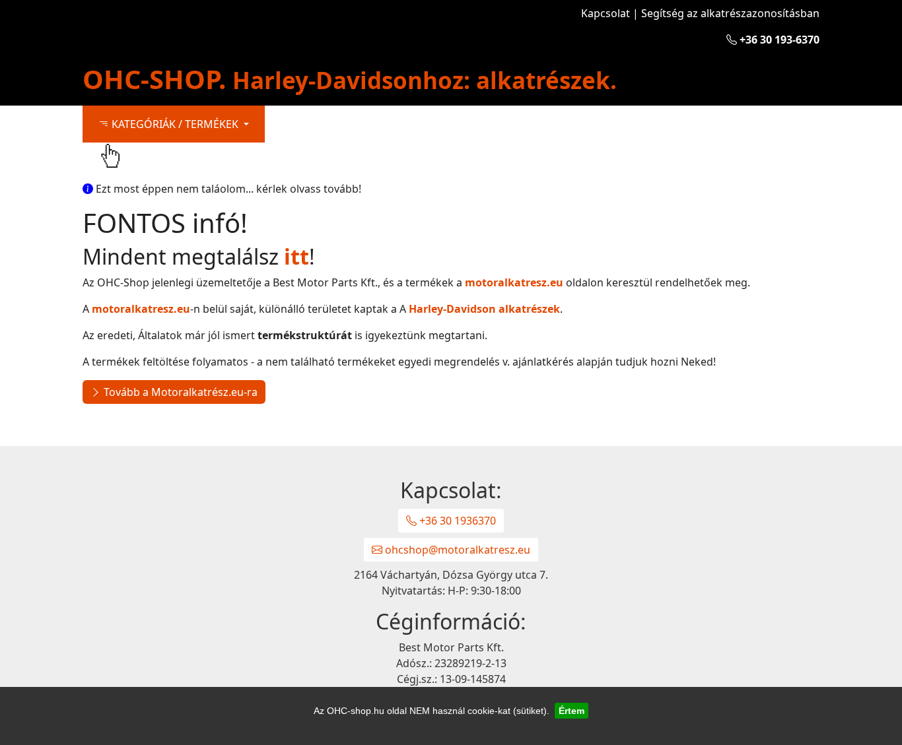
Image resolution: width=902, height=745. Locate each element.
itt (296, 256)
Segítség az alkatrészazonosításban (730, 13)
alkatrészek (484, 309)
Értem (571, 710)
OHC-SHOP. (350, 79)
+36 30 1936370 (456, 520)
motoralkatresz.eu (514, 282)
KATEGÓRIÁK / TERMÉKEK (175, 124)
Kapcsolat (605, 13)
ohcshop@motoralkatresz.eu (456, 549)
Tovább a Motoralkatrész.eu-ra (179, 392)
